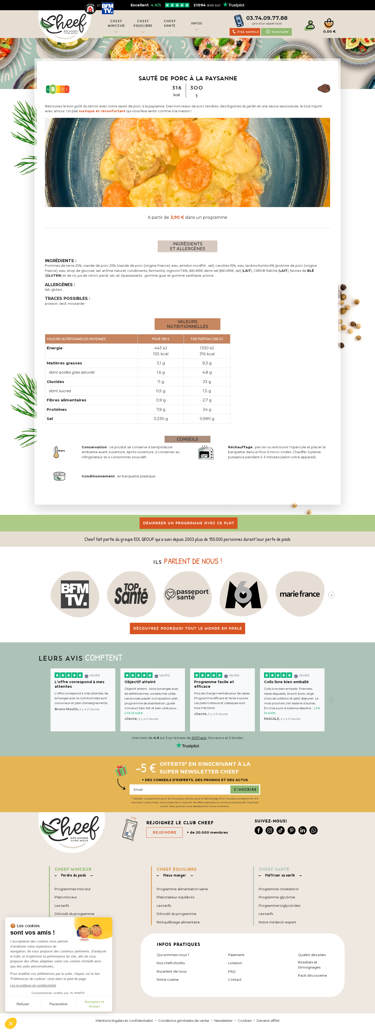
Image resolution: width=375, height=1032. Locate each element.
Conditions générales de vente (183, 1020)
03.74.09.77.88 (267, 18)
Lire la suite (133, 713)
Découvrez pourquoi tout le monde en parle (187, 628)
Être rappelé (248, 32)
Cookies (245, 1020)
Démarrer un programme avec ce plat (188, 523)
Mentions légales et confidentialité (124, 1020)
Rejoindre (164, 832)
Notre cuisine (168, 979)
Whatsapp (280, 32)
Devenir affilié (268, 1020)
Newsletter (223, 1020)
